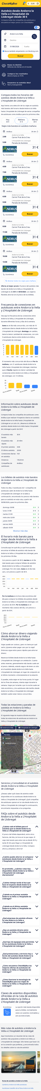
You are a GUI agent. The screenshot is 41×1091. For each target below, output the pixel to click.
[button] (14, 772)
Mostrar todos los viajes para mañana (21, 281)
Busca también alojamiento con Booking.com (21, 51)
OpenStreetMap (30, 775)
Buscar (30, 154)
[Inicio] (11, 3)
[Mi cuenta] (23, 3)
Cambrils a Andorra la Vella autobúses (14, 1087)
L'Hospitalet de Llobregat (28, 730)
